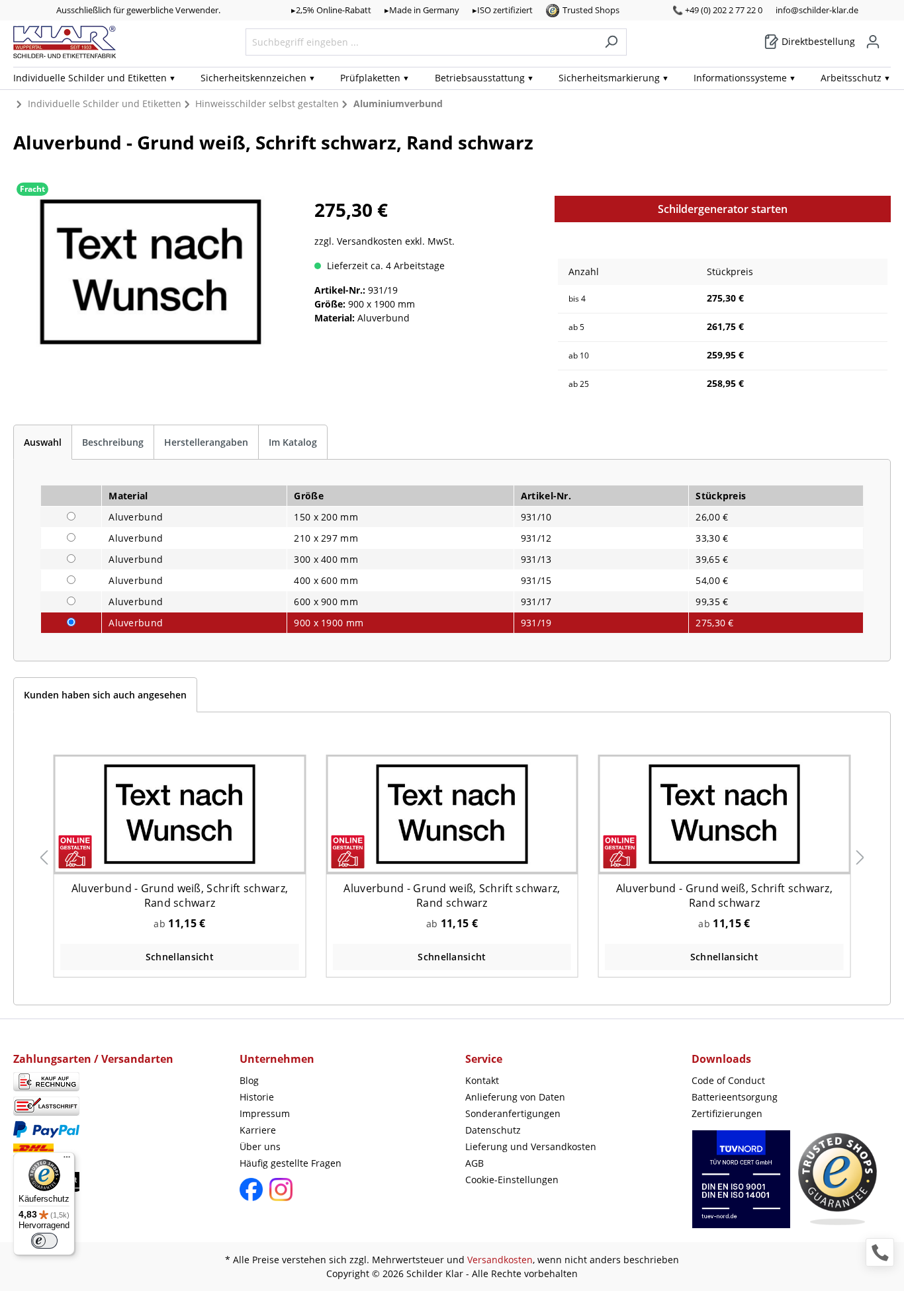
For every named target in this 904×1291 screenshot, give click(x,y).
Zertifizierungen (727, 1113)
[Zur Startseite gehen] (64, 42)
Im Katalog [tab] (293, 442)
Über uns (260, 1146)
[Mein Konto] (873, 41)
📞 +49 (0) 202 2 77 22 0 (717, 10)
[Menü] (67, 1160)
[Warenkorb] (887, 37)
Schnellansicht (180, 956)
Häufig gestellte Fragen (290, 1163)
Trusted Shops (591, 10)
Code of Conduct (728, 1080)
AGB (474, 1163)
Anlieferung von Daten (515, 1097)
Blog (249, 1080)
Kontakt (482, 1080)
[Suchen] (611, 42)
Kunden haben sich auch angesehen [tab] (105, 694)
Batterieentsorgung (735, 1097)
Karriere (258, 1130)
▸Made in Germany (421, 10)
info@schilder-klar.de (817, 10)
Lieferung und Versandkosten (530, 1146)
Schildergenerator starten (723, 209)
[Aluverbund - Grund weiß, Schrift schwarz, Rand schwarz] (179, 814)
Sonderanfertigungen (513, 1113)
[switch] (44, 1241)
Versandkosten (500, 1259)
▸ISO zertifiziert (503, 10)
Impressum (265, 1113)
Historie (257, 1097)
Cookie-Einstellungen (512, 1179)
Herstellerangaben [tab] (206, 442)
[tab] (42, 442)
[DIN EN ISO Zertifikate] (741, 1186)
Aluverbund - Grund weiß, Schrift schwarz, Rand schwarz (179, 895)
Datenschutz (493, 1130)
